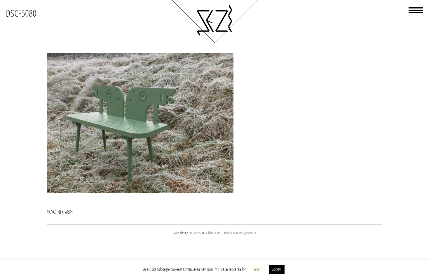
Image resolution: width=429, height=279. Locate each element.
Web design (181, 233)
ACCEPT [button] (276, 269)
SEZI (201, 233)
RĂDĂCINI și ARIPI (60, 212)
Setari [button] (257, 269)
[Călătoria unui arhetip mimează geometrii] (214, 42)
